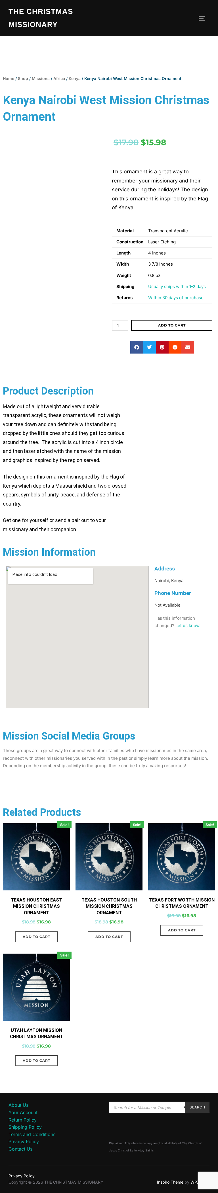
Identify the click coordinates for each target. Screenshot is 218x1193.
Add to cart (172, 325)
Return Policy (23, 1120)
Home (8, 78)
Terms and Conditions (32, 1134)
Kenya (75, 78)
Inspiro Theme (170, 1182)
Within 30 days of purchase (176, 297)
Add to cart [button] (36, 937)
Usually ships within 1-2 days (177, 286)
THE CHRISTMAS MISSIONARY (41, 18)
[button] (136, 347)
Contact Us (20, 1149)
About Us (18, 1105)
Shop (23, 78)
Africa (59, 78)
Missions (41, 78)
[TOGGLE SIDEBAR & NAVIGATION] (203, 18)
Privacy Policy (24, 1141)
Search (197, 1107)
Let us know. (187, 625)
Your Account (23, 1112)
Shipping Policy (25, 1127)
